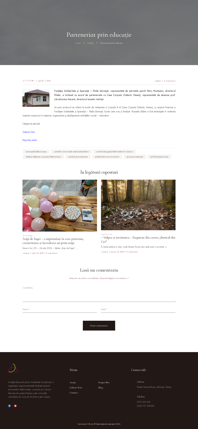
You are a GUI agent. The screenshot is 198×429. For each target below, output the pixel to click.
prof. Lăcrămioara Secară (159, 157)
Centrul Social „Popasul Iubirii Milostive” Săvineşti (114, 151)
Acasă (73, 382)
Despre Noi (103, 382)
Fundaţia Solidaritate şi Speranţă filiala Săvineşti (43, 157)
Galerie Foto (76, 387)
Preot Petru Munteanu (135, 157)
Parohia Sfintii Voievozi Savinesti (107, 157)
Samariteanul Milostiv (85, 424)
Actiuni (29, 81)
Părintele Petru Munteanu (78, 157)
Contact (74, 392)
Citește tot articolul (31, 124)
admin (158, 80)
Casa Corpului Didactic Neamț (36, 151)
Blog (100, 387)
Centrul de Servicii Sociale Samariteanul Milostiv (71, 151)
